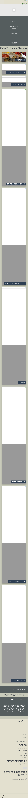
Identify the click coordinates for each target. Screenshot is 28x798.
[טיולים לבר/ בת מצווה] (14, 534)
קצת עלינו (24, 729)
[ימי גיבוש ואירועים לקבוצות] (14, 236)
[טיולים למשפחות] (14, 81)
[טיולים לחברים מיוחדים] (14, 69)
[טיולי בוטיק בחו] (14, 435)
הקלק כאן (14, 21)
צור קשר (24, 734)
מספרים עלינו (23, 731)
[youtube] (24, 768)
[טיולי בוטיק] (14, 57)
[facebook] (26, 768)
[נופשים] (14, 336)
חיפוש (25, 737)
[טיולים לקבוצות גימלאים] (14, 137)
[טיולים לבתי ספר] (14, 634)
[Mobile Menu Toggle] (2, 2)
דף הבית (24, 726)
